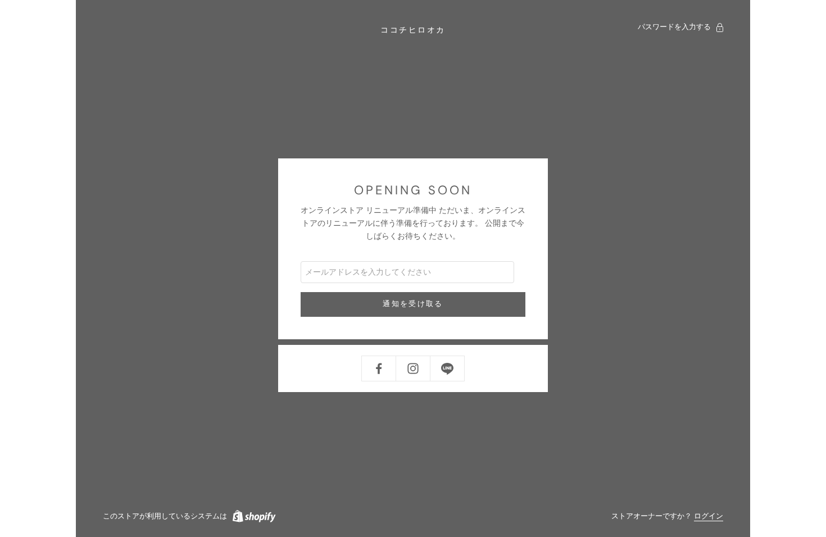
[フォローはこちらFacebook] (379, 368)
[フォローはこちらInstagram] (413, 368)
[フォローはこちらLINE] (447, 368)
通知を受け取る (413, 304)
